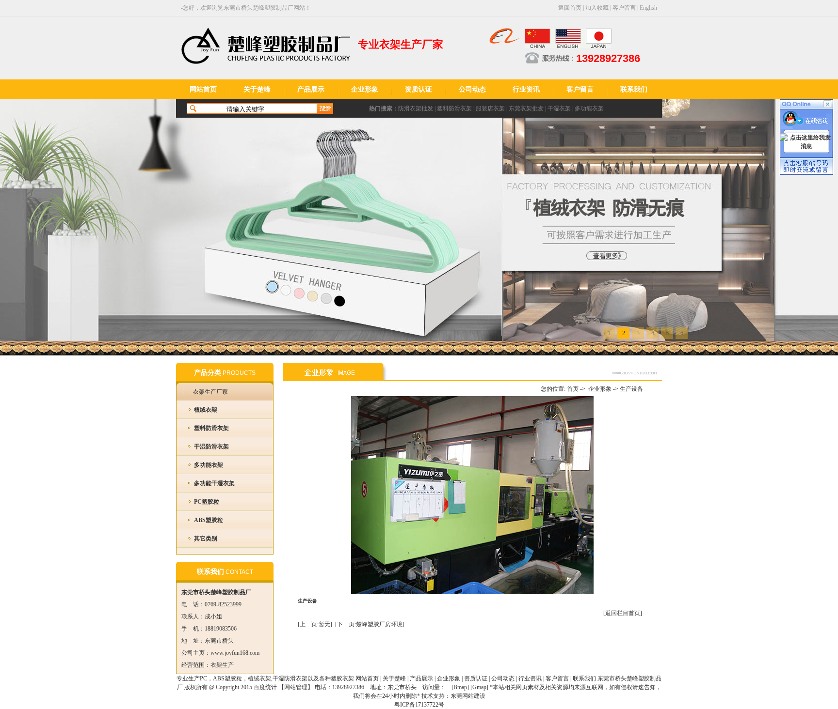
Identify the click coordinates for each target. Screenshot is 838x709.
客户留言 (624, 7)
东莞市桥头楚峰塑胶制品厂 (258, 7)
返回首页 (569, 7)
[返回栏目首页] (622, 613)
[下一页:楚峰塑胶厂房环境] (369, 624)
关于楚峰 (257, 89)
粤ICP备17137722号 (419, 704)
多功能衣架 (589, 108)
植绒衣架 (205, 409)
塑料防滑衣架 (454, 108)
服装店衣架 (490, 108)
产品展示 (310, 89)
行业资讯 (526, 89)
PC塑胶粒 (206, 501)
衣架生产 (222, 665)
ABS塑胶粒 (208, 520)
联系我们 (633, 89)
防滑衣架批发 (415, 108)
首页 (573, 388)
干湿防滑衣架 (211, 446)
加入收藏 (597, 7)
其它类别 (205, 538)
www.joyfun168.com (234, 652)
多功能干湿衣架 (214, 483)
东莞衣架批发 (526, 108)
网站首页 (203, 89)
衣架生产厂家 (210, 391)
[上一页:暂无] (315, 624)
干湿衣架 (559, 108)
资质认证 (418, 89)
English (648, 7)
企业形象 (364, 89)
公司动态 (472, 89)
